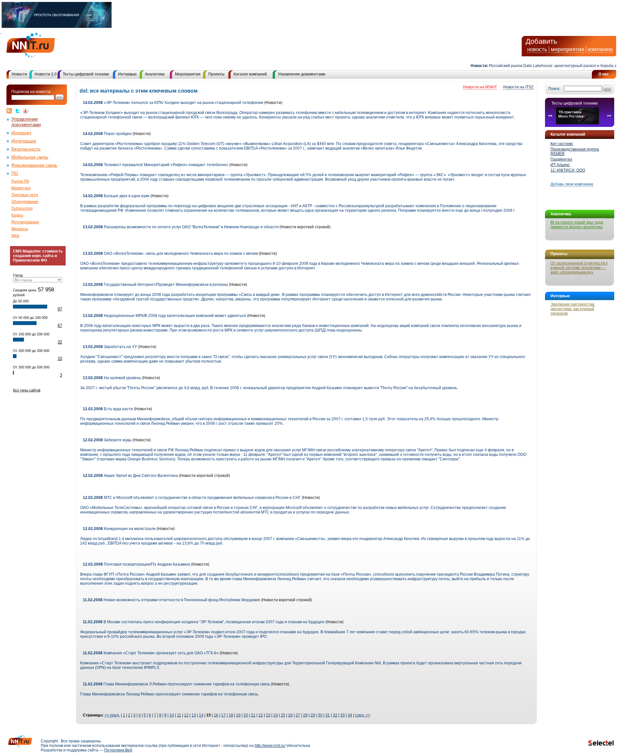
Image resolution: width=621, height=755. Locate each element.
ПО (14, 173)
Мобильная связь (29, 157)
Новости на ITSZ (518, 87)
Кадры (17, 215)
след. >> (362, 715)
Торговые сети (24, 195)
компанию (600, 49)
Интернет (21, 132)
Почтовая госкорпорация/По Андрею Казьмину (136, 564)
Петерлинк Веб (118, 750)
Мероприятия (188, 74)
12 (186, 715)
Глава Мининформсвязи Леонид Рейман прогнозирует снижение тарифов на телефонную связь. (169, 694)
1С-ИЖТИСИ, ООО (567, 170)
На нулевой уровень (112, 378)
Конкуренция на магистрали (119, 528)
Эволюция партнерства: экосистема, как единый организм (572, 309)
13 (193, 715)
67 (60, 325)
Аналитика (155, 74)
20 (246, 715)
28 (305, 715)
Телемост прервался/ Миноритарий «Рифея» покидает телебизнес (155, 165)
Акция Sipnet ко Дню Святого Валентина (130, 475)
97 (60, 309)
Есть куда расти (108, 409)
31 (327, 715)
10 (60, 358)
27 (298, 715)
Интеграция (23, 141)
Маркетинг (21, 188)
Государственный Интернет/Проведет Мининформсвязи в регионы (155, 284)
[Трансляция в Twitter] (19, 110)
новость (537, 49)
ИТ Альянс (560, 165)
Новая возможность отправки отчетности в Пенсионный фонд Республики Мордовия (171, 600)
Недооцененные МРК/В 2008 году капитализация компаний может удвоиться (164, 315)
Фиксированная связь (34, 165)
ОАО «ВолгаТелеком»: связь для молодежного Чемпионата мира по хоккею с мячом (170, 253)
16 (216, 715)
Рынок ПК (20, 181)
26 (290, 715)
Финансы (19, 229)
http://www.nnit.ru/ (270, 745)
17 (223, 715)
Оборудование (24, 201)
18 (231, 715)
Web (15, 235)
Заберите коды (107, 440)
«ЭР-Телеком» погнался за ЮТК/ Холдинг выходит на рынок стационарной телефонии (173, 102)
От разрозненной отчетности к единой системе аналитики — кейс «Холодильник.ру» (578, 268)
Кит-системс (561, 143)
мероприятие (567, 49)
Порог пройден (107, 133)
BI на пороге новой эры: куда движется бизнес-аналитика (576, 224)
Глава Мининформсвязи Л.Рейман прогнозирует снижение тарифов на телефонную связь (176, 684)
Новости (19, 74)
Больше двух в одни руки (116, 196)
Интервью (127, 74)
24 (275, 715)
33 (342, 715)
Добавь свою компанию (571, 184)
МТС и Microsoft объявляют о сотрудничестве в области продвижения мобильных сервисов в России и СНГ (192, 497)
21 (253, 715)
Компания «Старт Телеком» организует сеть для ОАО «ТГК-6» (151, 653)
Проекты (216, 74)
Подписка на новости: (31, 91)
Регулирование (25, 222)
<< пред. (112, 715)
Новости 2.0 (46, 74)
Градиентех (561, 159)
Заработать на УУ (110, 346)
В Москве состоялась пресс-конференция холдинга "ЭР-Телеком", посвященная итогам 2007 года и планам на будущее (203, 622)
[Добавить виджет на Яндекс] (25, 110)
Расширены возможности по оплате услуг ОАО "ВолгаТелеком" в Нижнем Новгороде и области (180, 227)
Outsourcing (22, 208)
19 (238, 715)
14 (201, 715)
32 (60, 342)
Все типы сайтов (26, 390)
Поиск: (554, 88)
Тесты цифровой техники (86, 74)
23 (268, 715)
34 (350, 715)
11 (179, 715)
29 (312, 715)
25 (283, 715)
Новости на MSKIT (480, 87)
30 (320, 715)
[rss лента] (10, 110)
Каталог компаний (250, 74)
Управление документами (301, 74)
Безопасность (25, 149)
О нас (603, 74)
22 (260, 715)
